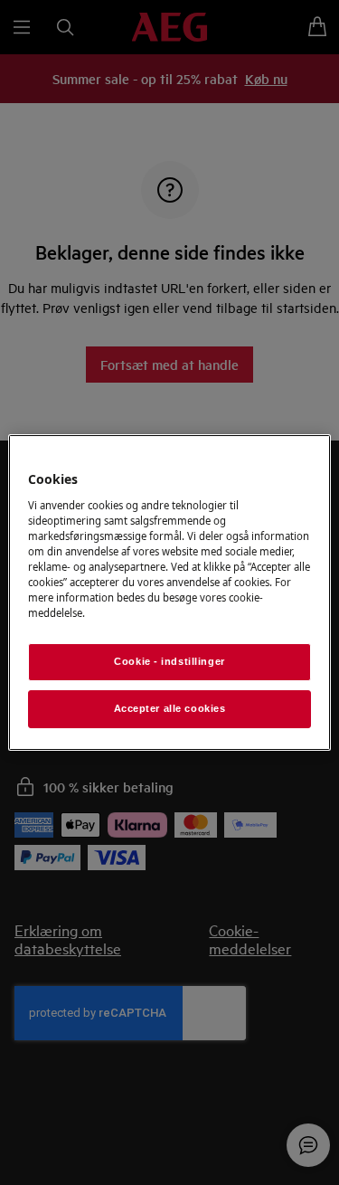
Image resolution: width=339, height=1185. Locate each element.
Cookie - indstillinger (169, 661)
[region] (169, 592)
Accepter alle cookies (170, 708)
